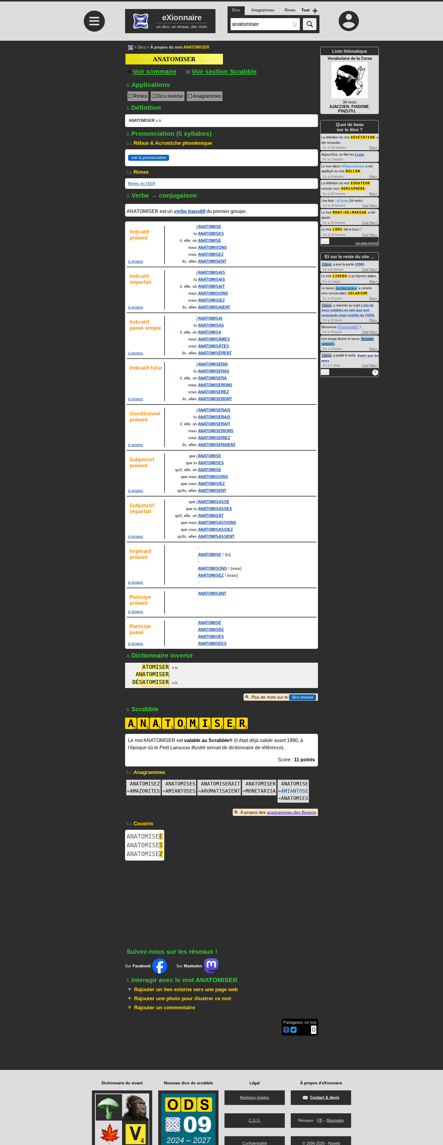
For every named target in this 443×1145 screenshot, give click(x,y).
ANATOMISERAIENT (217, 444)
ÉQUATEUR (360, 183)
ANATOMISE (209, 226)
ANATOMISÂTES (213, 346)
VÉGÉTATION (363, 137)
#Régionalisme (353, 166)
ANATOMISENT (212, 261)
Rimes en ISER (141, 183)
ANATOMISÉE (211, 629)
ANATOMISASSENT (216, 536)
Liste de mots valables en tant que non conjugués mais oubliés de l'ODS (347, 310)
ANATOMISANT (212, 593)
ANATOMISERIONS (216, 431)
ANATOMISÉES (212, 643)
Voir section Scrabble (224, 71)
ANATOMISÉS (211, 636)
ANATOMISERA (212, 378)
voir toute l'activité (366, 243)
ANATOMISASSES (215, 508)
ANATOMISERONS (215, 385)
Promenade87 (348, 327)
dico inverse (302, 697)
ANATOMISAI (210, 318)
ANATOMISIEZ (211, 300)
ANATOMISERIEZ (214, 438)
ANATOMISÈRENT (215, 353)
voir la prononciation (148, 157)
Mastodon (335, 1120)
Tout (365, 205)
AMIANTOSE (294, 791)
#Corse (342, 200)
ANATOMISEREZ (213, 392)
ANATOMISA (209, 332)
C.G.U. (255, 1120)
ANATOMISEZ (211, 254)
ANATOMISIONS (213, 293)
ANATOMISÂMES (214, 339)
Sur (138, 966)
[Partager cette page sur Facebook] (286, 1030)
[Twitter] (294, 1031)
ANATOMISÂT (211, 515)
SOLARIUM (357, 293)
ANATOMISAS (211, 325)
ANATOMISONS (212, 247)
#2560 (359, 264)
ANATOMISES (211, 233)
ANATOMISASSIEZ (215, 529)
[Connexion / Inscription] (349, 21)
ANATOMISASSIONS (217, 522)
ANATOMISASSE (213, 502)
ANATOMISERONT (215, 399)
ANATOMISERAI (213, 364)
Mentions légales (254, 1097)
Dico (142, 47)
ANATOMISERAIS (214, 410)
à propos (135, 261)
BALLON (353, 171)
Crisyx (326, 264)
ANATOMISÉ (209, 622)
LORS (337, 229)
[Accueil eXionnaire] (130, 47)
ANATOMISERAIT (214, 424)
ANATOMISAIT (211, 286)
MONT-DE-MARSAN (349, 212)
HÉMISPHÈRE (353, 189)
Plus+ (373, 147)
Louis (359, 154)
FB (319, 1120)
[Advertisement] (93, 126)
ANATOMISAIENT (214, 307)
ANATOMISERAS (213, 371)
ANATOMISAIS (211, 272)
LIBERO (340, 276)
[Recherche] (309, 24)
